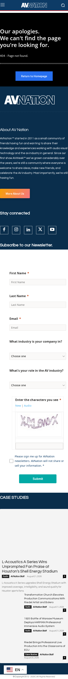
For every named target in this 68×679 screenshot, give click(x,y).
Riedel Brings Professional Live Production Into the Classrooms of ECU (44, 646)
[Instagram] (16, 230)
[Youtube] (52, 230)
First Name (17, 273)
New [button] (18, 405)
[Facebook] (4, 230)
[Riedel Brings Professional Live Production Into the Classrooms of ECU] (11, 647)
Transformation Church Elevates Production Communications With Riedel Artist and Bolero (44, 598)
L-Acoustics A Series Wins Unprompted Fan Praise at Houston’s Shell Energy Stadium (30, 566)
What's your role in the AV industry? (36, 370)
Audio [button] (27, 405)
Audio (5, 576)
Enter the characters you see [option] (36, 400)
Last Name (17, 296)
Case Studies (31, 654)
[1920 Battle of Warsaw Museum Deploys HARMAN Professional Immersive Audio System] (11, 623)
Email (13, 319)
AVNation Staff (17, 576)
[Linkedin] (28, 230)
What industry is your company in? (35, 341)
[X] (40, 230)
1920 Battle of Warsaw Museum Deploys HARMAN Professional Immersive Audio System (43, 622)
